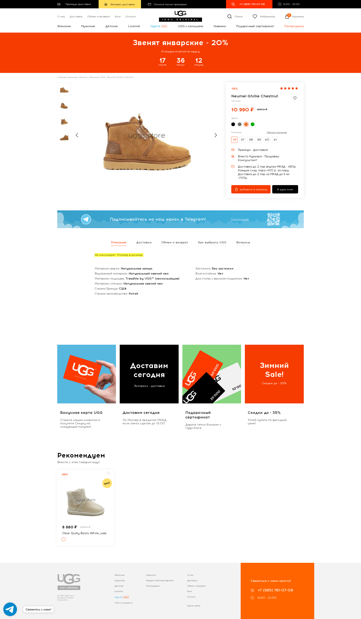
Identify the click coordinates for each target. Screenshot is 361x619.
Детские (111, 26)
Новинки (220, 26)
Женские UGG (97, 77)
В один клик (285, 189)
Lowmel (134, 26)
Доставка (76, 16)
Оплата (130, 16)
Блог (118, 16)
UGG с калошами (190, 26)
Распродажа (294, 26)
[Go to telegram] (10, 609)
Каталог (83, 77)
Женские (64, 26)
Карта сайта (193, 605)
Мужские (88, 26)
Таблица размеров (277, 132)
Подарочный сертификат (255, 26)
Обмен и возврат (98, 16)
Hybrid (155, 26)
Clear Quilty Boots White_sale (84, 533)
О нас (61, 16)
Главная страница (67, 77)
